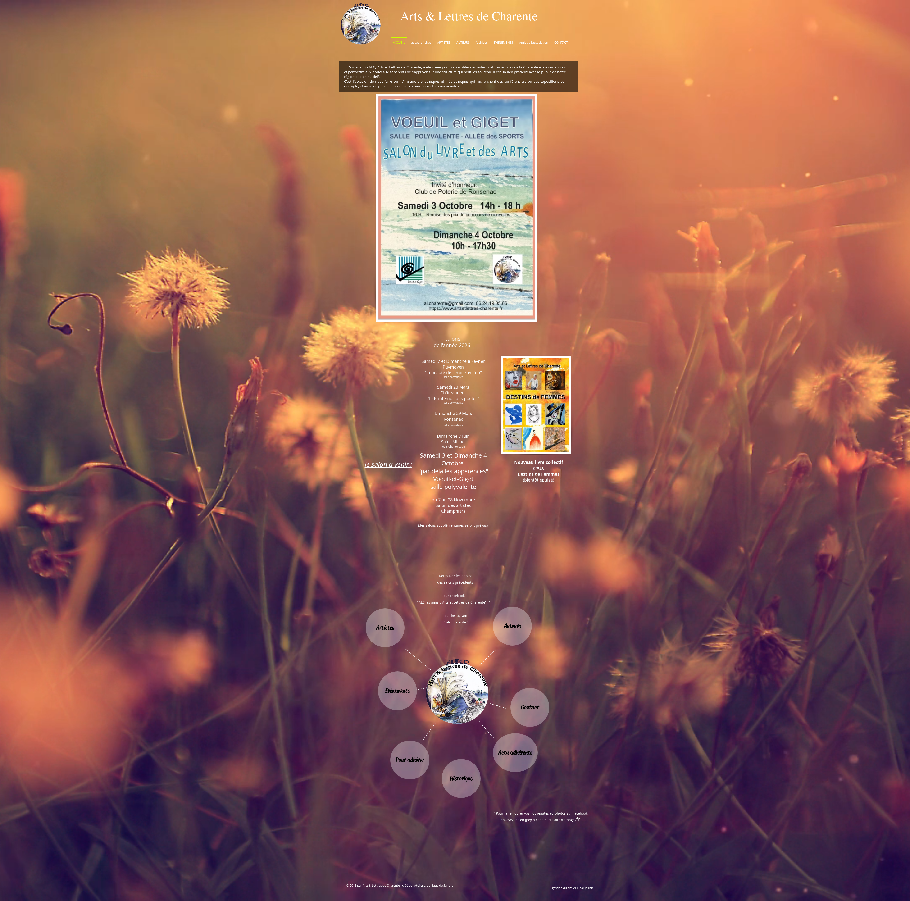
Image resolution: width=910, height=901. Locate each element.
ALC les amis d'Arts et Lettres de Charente (452, 602)
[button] (421, 40)
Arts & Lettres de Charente (469, 15)
